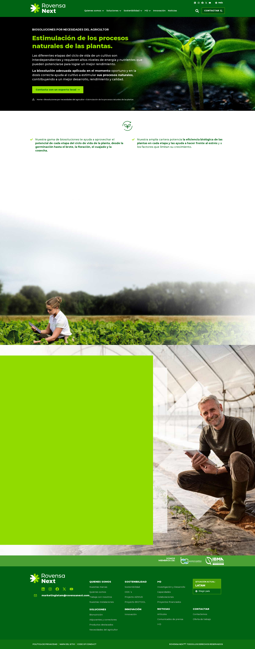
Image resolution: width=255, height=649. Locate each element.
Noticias (163, 609)
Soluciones (97, 609)
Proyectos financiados (169, 602)
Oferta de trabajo (202, 619)
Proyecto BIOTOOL (135, 602)
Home (39, 99)
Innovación (133, 609)
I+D (159, 581)
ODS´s (128, 592)
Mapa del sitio (67, 644)
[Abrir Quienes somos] (103, 10)
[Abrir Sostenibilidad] (141, 10)
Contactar (201, 609)
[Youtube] (209, 2)
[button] (197, 10)
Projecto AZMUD (134, 597)
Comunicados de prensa (170, 619)
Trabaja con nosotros (100, 597)
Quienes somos (100, 581)
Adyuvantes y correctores (103, 619)
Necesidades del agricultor (103, 629)
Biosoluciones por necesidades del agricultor (70, 29)
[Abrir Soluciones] (120, 10)
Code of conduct (86, 644)
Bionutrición (96, 614)
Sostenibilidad (136, 581)
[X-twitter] (206, 2)
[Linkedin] (195, 2)
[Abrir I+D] (150, 10)
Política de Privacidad (45, 644)
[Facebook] (202, 2)
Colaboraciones (165, 597)
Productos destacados (101, 624)
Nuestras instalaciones (101, 602)
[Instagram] (198, 2)
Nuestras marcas (98, 587)
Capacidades (164, 592)
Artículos (162, 614)
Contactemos (200, 614)
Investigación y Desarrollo (171, 587)
